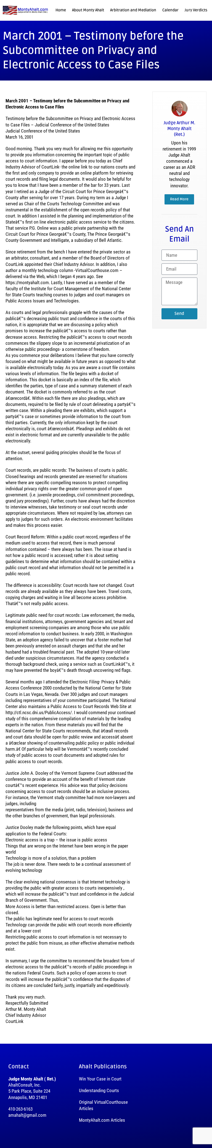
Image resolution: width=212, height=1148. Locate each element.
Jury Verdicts (196, 10)
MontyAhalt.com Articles (102, 1120)
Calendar (170, 10)
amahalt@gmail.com (27, 1115)
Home (60, 10)
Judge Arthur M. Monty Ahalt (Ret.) (179, 128)
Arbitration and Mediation (133, 10)
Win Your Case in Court (100, 1079)
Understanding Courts (99, 1090)
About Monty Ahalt (88, 10)
